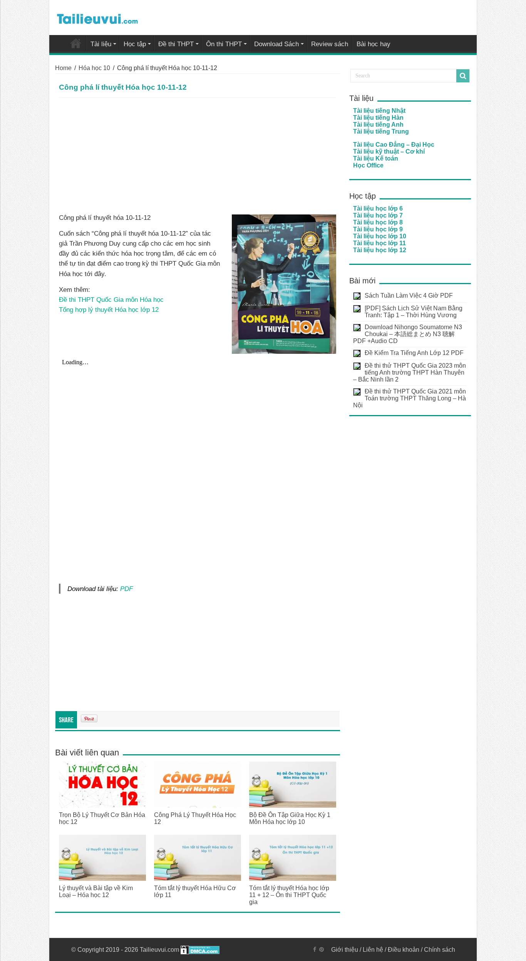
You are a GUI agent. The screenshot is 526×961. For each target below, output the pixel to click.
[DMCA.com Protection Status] (200, 949)
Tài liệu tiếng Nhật (379, 110)
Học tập (135, 44)
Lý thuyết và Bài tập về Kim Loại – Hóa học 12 (96, 891)
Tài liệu (100, 44)
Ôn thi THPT (224, 44)
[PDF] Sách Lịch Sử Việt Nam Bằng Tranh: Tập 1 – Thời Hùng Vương (413, 311)
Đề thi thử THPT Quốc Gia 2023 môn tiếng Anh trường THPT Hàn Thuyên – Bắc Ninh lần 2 (409, 372)
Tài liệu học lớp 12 (379, 250)
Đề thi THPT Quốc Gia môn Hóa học (111, 299)
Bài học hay (373, 44)
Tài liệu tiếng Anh (378, 124)
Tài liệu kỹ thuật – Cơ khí (389, 151)
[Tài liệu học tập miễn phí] (97, 17)
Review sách (329, 44)
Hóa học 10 (94, 68)
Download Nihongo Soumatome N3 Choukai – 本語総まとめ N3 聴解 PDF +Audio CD (407, 334)
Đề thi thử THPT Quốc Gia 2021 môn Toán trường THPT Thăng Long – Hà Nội (409, 398)
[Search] (462, 75)
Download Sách (276, 44)
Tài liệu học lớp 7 (378, 215)
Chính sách (439, 949)
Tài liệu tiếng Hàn (378, 117)
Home (63, 68)
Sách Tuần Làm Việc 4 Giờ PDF (409, 295)
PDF (126, 589)
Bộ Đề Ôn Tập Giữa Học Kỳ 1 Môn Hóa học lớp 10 (289, 818)
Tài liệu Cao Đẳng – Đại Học (393, 144)
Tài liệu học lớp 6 (378, 208)
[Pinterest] (321, 949)
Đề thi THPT (176, 44)
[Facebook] (314, 949)
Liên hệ (373, 949)
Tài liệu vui (76, 43)
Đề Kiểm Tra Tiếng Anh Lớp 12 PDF (414, 353)
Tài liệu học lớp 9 (378, 229)
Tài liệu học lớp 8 (378, 222)
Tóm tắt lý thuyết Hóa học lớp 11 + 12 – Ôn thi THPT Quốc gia (289, 895)
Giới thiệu (344, 949)
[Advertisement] (197, 155)
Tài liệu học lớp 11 (379, 243)
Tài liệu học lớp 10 (379, 236)
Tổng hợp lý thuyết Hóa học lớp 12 (109, 309)
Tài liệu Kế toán (375, 158)
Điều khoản (403, 949)
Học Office (368, 165)
